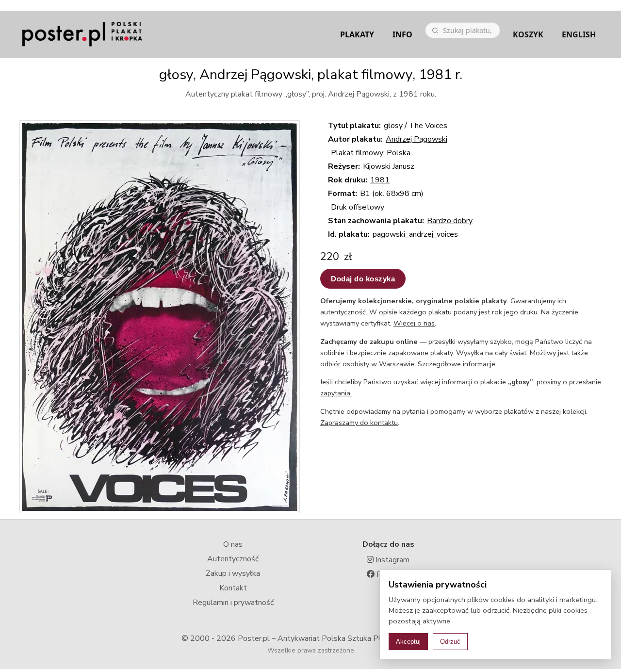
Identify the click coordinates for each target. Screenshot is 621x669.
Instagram (391, 560)
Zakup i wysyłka (233, 573)
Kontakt (233, 588)
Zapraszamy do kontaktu (359, 422)
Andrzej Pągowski (416, 139)
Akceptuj (408, 641)
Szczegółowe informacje (456, 364)
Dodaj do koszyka (363, 279)
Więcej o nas (414, 323)
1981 (380, 180)
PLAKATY (357, 34)
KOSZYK (528, 34)
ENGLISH (579, 34)
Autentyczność (233, 559)
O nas (233, 544)
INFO (402, 34)
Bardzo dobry (450, 220)
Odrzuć (450, 641)
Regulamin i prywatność (233, 602)
